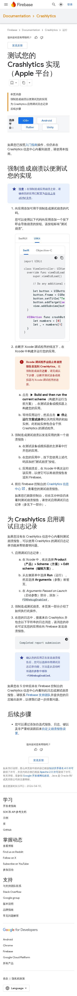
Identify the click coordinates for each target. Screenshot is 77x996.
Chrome (8, 945)
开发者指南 (9, 806)
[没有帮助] (41, 37)
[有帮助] (36, 37)
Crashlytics (46, 16)
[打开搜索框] (54, 4)
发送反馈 (17, 45)
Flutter (30, 127)
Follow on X (9, 857)
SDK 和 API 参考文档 (14, 812)
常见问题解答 (11, 915)
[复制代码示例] (62, 258)
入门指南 (31, 145)
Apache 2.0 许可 (49, 772)
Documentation (16, 16)
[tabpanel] (42, 292)
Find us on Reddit (13, 852)
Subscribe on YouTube (16, 863)
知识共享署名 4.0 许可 (61, 768)
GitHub (7, 829)
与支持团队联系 (12, 886)
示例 (5, 817)
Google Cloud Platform (16, 957)
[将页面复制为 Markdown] (23, 83)
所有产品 (8, 963)
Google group (11, 897)
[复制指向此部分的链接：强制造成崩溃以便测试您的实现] (35, 176)
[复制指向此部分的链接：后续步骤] (35, 715)
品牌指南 (8, 909)
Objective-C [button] (44, 250)
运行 (64, 30)
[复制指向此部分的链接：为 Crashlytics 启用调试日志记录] (41, 527)
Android (46, 120)
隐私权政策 (18, 978)
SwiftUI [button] (23, 238)
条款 (5, 978)
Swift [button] (26, 250)
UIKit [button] (37, 238)
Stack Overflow (12, 892)
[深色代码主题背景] (56, 258)
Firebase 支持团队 (38, 695)
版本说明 (8, 903)
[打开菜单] (6, 4)
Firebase (12, 30)
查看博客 (8, 846)
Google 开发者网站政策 (36, 775)
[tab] (23, 238)
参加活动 (8, 869)
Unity (50, 127)
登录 (70, 4)
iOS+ (26, 120)
